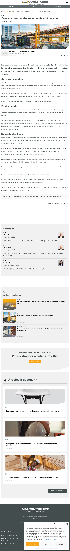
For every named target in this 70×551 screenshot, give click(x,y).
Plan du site (5, 540)
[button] (66, 524)
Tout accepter (32, 544)
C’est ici (33, 361)
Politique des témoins (40, 548)
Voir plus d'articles (56, 491)
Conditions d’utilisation (9, 535)
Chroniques (35, 6)
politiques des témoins (51, 539)
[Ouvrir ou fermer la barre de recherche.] (2, 2)
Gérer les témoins (61, 544)
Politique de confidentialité (52, 548)
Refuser (46, 544)
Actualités (11, 6)
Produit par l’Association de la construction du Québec (35, 517)
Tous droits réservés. (18, 549)
